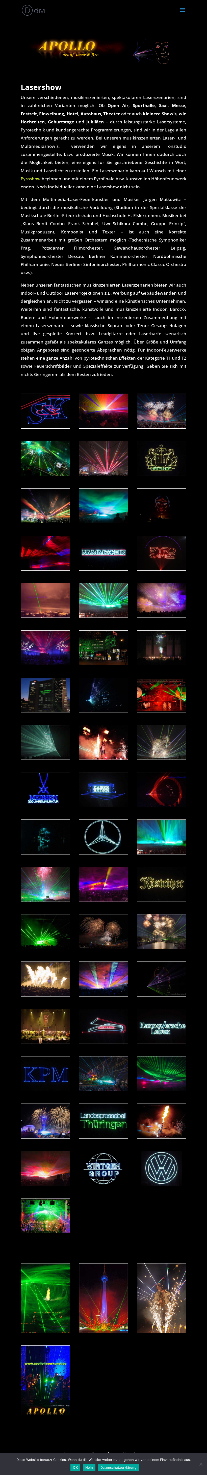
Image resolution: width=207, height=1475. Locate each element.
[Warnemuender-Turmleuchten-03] (103, 474)
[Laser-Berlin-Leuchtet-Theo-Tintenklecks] (103, 663)
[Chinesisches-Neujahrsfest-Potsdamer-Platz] (45, 710)
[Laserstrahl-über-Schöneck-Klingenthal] (45, 616)
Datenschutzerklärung (118, 1467)
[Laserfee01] (161, 521)
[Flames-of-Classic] (45, 1231)
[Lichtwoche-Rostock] (103, 994)
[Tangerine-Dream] (45, 474)
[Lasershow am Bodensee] (161, 474)
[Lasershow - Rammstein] (103, 569)
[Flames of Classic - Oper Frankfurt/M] (161, 663)
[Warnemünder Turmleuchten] (45, 900)
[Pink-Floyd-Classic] (45, 1042)
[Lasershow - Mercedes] (103, 852)
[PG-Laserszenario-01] (103, 900)
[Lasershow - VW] (161, 1184)
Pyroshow (31, 179)
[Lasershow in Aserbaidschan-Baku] (45, 947)
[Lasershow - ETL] (45, 758)
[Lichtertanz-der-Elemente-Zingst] (161, 1089)
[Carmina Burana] (161, 710)
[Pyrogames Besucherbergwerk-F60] (103, 1089)
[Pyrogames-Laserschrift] (161, 569)
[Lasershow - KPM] (45, 1089)
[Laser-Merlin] (103, 710)
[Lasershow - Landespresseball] (103, 1137)
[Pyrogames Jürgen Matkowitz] (103, 758)
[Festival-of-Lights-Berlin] (103, 1331)
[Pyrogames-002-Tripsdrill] (103, 521)
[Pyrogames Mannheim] (161, 427)
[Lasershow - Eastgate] (103, 1042)
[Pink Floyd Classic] (45, 663)
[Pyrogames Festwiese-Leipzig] (103, 616)
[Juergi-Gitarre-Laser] (45, 569)
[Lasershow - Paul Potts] (161, 994)
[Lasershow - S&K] (45, 427)
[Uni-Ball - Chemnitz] (103, 427)
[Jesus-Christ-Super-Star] (45, 1331)
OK (75, 1467)
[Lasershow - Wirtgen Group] (103, 1184)
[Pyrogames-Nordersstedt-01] (45, 521)
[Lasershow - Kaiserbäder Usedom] (103, 805)
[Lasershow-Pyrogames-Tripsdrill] (45, 1184)
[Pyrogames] (103, 947)
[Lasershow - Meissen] (45, 805)
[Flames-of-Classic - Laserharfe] (45, 1413)
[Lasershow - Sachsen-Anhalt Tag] (45, 852)
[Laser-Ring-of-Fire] (161, 805)
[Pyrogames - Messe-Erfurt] (161, 758)
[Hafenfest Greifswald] (161, 947)
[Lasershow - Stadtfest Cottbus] (161, 900)
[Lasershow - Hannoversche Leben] (161, 1042)
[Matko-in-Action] (161, 1331)
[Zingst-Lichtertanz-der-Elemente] (161, 616)
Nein (89, 1467)
